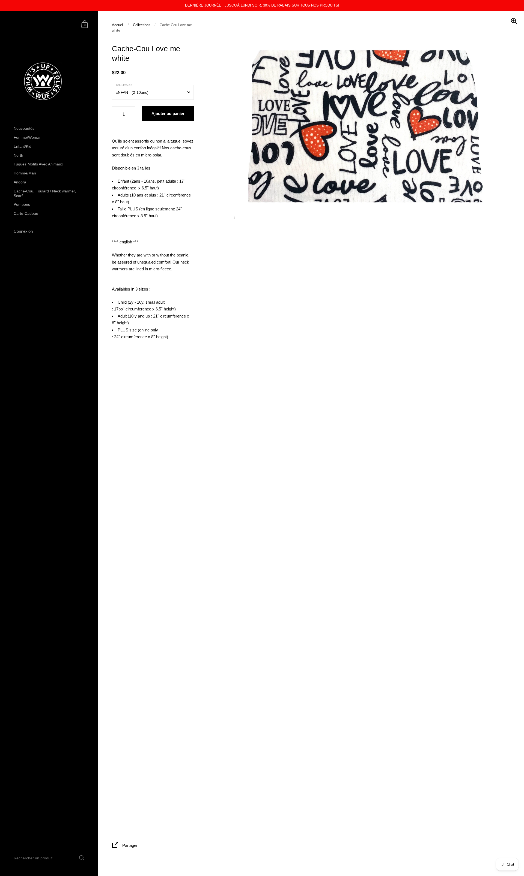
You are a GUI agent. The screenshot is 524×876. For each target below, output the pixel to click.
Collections (141, 25)
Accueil (118, 25)
